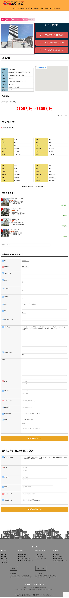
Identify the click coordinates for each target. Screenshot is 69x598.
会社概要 (47, 8)
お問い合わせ (56, 8)
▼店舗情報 (56, 554)
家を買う (20, 8)
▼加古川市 (4, 558)
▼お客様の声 (39, 556)
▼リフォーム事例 (40, 558)
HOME (14, 8)
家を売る (28, 8)
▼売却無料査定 (23, 554)
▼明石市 (3, 556)
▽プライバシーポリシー (60, 560)
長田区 (25, 19)
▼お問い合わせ (57, 558)
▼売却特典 (21, 556)
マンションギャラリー (17, 19)
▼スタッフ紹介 (57, 556)
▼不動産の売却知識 (24, 558)
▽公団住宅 (4, 562)
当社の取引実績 (38, 8)
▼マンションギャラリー (25, 560)
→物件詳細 (63, 205)
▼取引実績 (38, 554)
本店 (13, 568)
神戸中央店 (41, 568)
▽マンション (5, 560)
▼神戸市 (3, 554)
